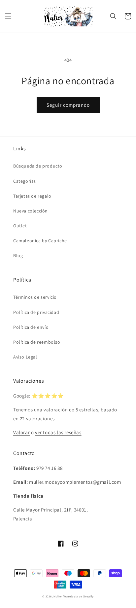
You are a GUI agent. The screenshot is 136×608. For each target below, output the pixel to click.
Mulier (57, 596)
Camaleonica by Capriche (40, 241)
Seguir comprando (68, 105)
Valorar (21, 432)
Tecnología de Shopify (78, 596)
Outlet (20, 226)
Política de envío (31, 327)
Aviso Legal (25, 357)
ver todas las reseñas (58, 432)
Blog (18, 255)
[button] (8, 16)
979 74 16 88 (49, 468)
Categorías (24, 181)
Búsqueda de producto (37, 166)
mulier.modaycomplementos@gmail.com (75, 482)
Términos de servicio (35, 297)
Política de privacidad (36, 312)
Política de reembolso (36, 342)
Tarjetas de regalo (32, 196)
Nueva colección (30, 211)
